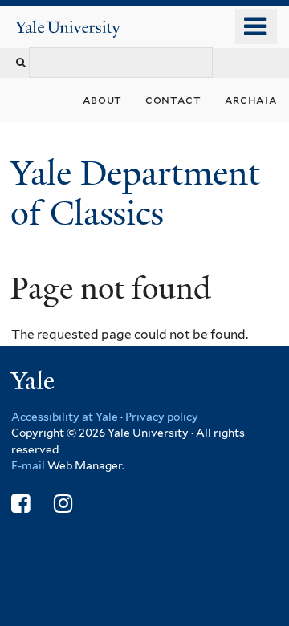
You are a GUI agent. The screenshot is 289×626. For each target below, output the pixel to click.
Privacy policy (161, 416)
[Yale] (34, 383)
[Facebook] (20, 503)
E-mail (28, 465)
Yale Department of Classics (135, 193)
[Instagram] (63, 503)
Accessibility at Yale (64, 416)
